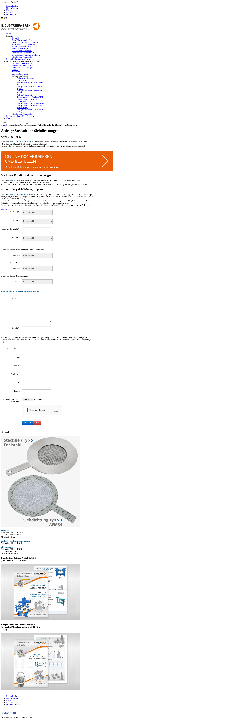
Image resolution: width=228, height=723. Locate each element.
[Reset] (27, 123)
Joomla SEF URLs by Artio (7, 209)
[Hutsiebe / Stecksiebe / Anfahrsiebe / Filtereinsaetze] (40, 689)
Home (3, 125)
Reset (37, 423)
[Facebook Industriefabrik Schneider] (8, 714)
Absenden (27, 423)
